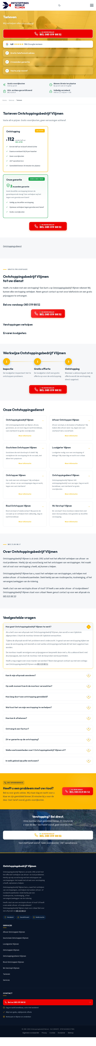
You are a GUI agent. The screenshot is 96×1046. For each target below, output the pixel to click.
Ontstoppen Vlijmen (11, 950)
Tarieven (6, 974)
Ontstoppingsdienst (12, 246)
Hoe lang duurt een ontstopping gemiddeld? (27, 696)
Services (11, 100)
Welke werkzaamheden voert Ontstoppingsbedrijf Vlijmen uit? (36, 750)
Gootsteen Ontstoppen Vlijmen (15, 938)
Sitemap (71, 1033)
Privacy (44, 1033)
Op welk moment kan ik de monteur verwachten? (29, 686)
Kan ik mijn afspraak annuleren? (21, 675)
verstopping (27, 23)
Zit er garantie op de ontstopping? (22, 739)
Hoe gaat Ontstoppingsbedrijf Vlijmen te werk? (28, 626)
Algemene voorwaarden (30, 1033)
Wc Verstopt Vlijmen (11, 968)
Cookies (52, 1033)
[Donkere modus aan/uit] (59, 5)
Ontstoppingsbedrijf (62, 287)
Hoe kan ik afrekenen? (16, 718)
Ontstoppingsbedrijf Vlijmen (39, 1029)
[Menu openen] (92, 5)
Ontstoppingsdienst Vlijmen (14, 956)
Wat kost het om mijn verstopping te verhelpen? (29, 707)
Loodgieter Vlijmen (11, 944)
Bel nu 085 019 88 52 (17, 1002)
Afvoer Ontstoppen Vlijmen (14, 932)
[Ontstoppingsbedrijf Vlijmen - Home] (15, 5)
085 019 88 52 (9, 596)
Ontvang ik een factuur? (17, 728)
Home (4, 100)
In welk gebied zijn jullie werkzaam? (22, 760)
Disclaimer (61, 1033)
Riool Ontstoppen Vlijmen (13, 962)
